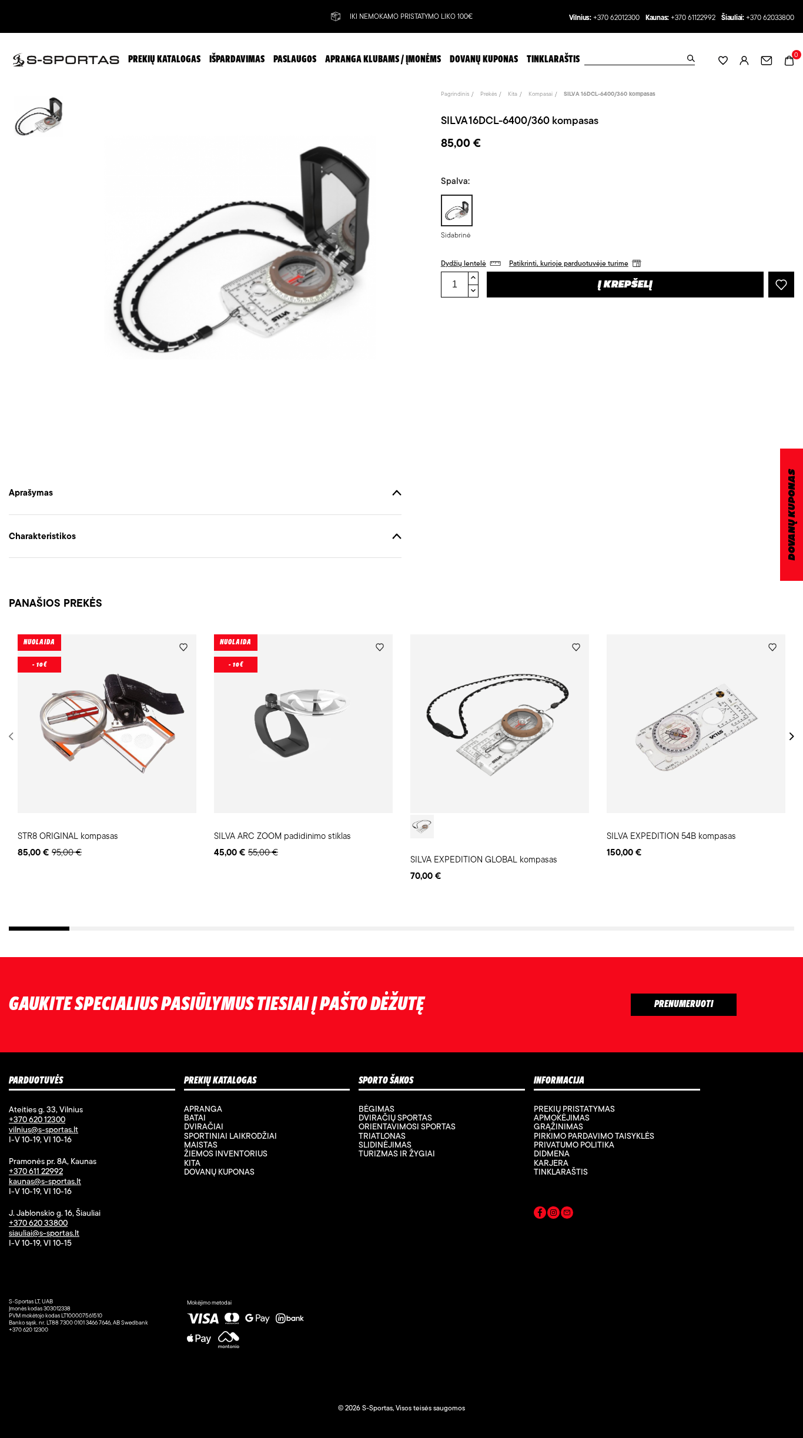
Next (789, 736)
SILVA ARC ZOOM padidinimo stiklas (282, 835)
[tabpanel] (107, 747)
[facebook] (540, 1214)
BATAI (195, 1117)
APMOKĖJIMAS (562, 1117)
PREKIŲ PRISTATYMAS (574, 1108)
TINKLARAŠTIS (561, 1171)
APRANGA (203, 1108)
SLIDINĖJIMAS (385, 1144)
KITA (192, 1163)
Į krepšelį (625, 285)
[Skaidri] (422, 826)
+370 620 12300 (37, 1119)
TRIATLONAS (382, 1136)
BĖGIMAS (376, 1108)
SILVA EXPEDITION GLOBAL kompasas (483, 859)
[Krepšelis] (789, 59)
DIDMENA (552, 1153)
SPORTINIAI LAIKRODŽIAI (230, 1136)
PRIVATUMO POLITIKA (574, 1144)
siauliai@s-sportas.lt (44, 1233)
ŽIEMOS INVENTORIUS (225, 1153)
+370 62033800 (770, 18)
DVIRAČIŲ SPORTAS (395, 1117)
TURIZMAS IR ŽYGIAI (397, 1153)
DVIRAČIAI (203, 1126)
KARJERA (551, 1163)
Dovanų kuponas (219, 1171)
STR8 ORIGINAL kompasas (68, 835)
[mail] (567, 1214)
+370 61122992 (693, 18)
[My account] (744, 59)
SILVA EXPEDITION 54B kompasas (671, 835)
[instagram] (553, 1214)
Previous (13, 736)
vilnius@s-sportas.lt (43, 1129)
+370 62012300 (616, 18)
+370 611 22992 (36, 1171)
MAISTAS (201, 1144)
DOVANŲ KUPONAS (792, 514)
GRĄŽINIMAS (558, 1126)
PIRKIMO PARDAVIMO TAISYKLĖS (594, 1136)
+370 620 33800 (38, 1223)
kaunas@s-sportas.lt (45, 1181)
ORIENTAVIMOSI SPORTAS (407, 1126)
